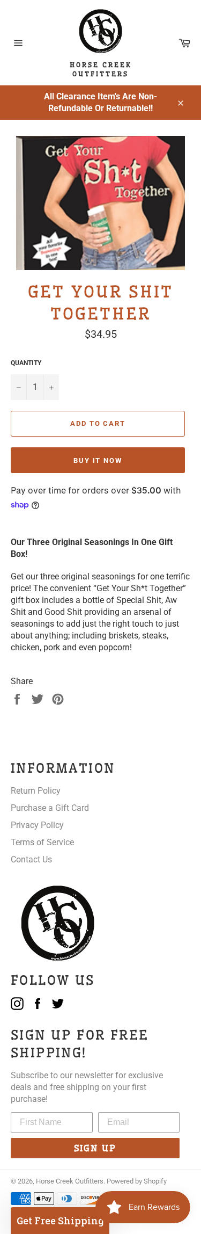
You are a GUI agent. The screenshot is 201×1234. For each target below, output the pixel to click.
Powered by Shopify (137, 1181)
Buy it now (98, 460)
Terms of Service (42, 842)
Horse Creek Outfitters (69, 1181)
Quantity (26, 363)
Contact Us (31, 859)
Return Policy (36, 791)
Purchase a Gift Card (50, 808)
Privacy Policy (37, 825)
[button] (60, 1220)
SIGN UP (95, 1148)
